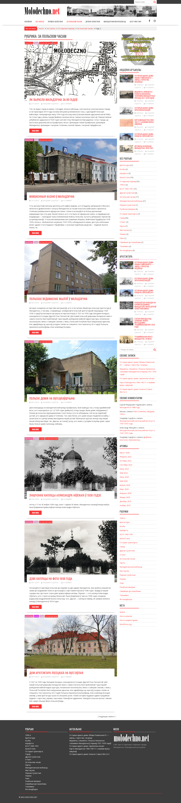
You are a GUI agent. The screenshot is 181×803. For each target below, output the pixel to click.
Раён (122, 238)
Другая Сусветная (92, 21)
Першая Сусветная (55, 21)
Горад (36, 43)
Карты (55, 43)
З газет (41, 439)
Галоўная (28, 21)
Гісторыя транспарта (128, 214)
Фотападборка (126, 250)
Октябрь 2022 (125, 461)
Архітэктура (29, 140)
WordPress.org (126, 624)
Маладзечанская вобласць (115, 21)
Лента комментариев (129, 620)
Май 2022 (124, 473)
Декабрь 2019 (125, 501)
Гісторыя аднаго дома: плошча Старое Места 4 (143, 135)
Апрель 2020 (125, 485)
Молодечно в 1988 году (130, 407)
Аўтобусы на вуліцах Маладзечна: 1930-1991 (143, 147)
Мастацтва (124, 230)
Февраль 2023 (125, 457)
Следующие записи (106, 716)
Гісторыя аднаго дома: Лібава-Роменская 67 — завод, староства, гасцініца (144, 78)
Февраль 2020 (125, 493)
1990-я (122, 185)
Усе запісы (40, 21)
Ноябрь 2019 (125, 505)
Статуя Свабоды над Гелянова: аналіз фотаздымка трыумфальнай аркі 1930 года (144, 322)
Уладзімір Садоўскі (50, 104)
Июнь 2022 (124, 469)
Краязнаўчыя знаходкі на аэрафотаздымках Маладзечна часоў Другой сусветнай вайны (145, 305)
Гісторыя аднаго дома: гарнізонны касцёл (143, 108)
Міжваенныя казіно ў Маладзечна (51, 196)
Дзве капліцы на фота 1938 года (50, 578)
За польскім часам (74, 21)
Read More (35, 130)
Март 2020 (124, 489)
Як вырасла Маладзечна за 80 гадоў (53, 99)
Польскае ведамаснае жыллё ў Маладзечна (58, 298)
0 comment (67, 104)
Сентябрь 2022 (126, 465)
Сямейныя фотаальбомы (130, 242)
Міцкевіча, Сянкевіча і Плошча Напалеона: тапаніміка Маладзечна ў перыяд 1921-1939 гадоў (144, 94)
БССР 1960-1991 (135, 21)
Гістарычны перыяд (128, 181)
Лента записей (126, 616)
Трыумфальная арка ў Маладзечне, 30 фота (143, 337)
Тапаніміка (124, 246)
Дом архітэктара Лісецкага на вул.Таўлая (56, 672)
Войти (122, 612)
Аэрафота (124, 173)
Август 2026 (125, 452)
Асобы (36, 616)
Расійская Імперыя (127, 209)
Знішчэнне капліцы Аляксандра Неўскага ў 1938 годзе (65, 495)
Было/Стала (29, 43)
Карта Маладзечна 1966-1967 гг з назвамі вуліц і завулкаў (144, 122)
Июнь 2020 (124, 477)
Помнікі (123, 234)
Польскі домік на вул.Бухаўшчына (52, 398)
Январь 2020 (125, 497)
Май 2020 (124, 481)
